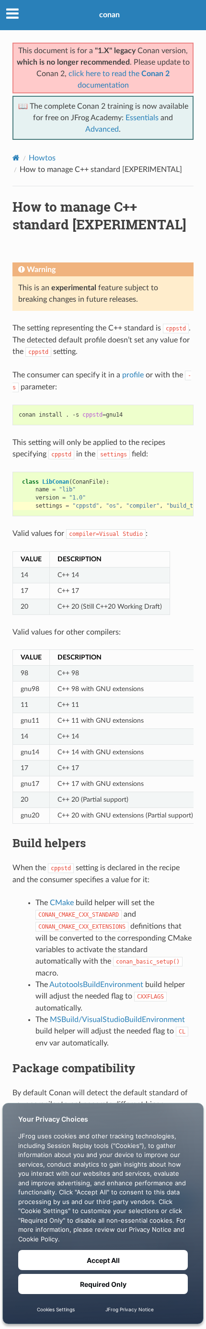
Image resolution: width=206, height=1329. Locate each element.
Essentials (142, 118)
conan (109, 15)
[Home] (16, 158)
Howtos (42, 158)
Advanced (102, 129)
